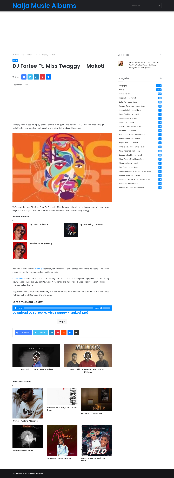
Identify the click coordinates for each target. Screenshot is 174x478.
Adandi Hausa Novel (127, 130)
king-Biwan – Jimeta (38, 224)
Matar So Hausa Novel (128, 163)
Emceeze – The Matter (91, 413)
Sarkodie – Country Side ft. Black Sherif (62, 408)
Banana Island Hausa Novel (130, 155)
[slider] (107, 307)
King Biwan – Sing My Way (40, 243)
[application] (62, 308)
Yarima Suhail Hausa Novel (130, 110)
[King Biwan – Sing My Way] (20, 250)
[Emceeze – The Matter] (96, 399)
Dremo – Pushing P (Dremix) (25, 421)
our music (39, 268)
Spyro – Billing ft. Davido (91, 224)
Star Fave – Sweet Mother (59, 458)
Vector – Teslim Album (23, 450)
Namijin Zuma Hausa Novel (130, 126)
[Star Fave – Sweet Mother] (62, 440)
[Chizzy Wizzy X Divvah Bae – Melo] (96, 440)
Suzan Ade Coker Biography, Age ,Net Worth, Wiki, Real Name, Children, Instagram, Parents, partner (144, 65)
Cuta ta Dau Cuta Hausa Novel (131, 147)
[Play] (16, 308)
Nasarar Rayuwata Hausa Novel (132, 106)
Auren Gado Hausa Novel (129, 139)
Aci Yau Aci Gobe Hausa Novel (131, 188)
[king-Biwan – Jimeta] (20, 231)
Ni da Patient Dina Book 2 (129, 151)
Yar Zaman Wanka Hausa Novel (132, 135)
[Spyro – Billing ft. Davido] (71, 230)
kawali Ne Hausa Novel (128, 183)
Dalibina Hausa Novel (128, 118)
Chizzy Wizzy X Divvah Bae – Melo (94, 459)
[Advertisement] (87, 32)
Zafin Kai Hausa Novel (128, 102)
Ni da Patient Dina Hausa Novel (132, 159)
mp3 (62, 321)
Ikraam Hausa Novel (127, 98)
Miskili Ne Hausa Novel (128, 143)
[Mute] (101, 308)
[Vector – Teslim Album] (27, 436)
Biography (123, 86)
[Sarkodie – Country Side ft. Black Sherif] (62, 396)
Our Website (18, 278)
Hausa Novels (124, 94)
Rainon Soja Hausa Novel (129, 175)
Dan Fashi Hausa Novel (128, 167)
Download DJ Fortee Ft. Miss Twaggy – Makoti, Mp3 (50, 313)
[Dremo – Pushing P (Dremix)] (27, 403)
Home (16, 55)
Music (23, 55)
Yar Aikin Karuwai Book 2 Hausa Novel (134, 179)
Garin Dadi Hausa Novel (129, 114)
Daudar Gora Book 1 (127, 122)
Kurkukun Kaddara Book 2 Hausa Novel (135, 171)
